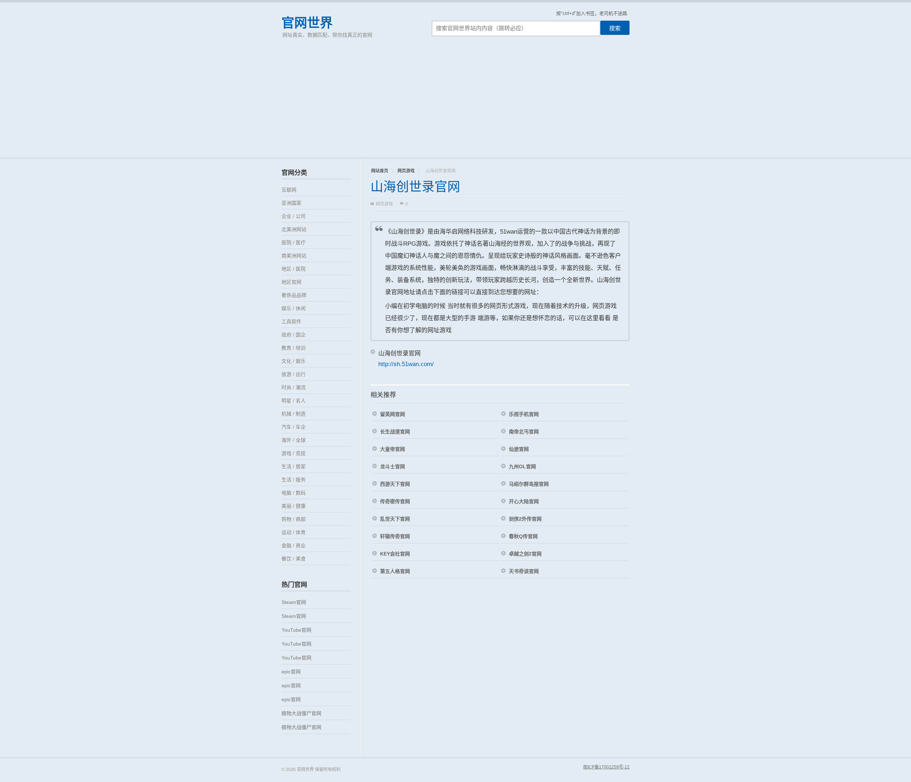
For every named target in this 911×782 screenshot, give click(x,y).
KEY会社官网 (395, 554)
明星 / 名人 (293, 400)
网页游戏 (406, 170)
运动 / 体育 (293, 532)
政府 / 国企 (293, 335)
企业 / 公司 (293, 216)
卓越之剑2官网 (525, 554)
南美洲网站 (293, 256)
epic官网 (291, 671)
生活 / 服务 (293, 480)
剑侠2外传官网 (525, 519)
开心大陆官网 (524, 501)
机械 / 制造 (293, 414)
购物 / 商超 (293, 519)
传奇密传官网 (395, 501)
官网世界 (307, 23)
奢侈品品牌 (293, 295)
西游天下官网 (395, 484)
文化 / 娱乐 (293, 361)
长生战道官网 (395, 431)
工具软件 (291, 321)
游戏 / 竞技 (293, 453)
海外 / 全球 (293, 440)
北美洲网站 (293, 229)
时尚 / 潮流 (293, 387)
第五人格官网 (395, 571)
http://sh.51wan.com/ (406, 364)
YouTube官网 (296, 630)
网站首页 (379, 170)
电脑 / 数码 (293, 493)
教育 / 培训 (293, 348)
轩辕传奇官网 (395, 536)
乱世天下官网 (395, 519)
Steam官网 (293, 602)
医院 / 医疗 (293, 242)
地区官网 (291, 282)
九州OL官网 (522, 466)
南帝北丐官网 (524, 431)
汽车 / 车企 (293, 427)
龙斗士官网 (392, 466)
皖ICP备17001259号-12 (606, 767)
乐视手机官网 (524, 414)
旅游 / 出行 (293, 374)
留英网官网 (392, 414)
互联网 (288, 190)
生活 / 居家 (293, 466)
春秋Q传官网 (523, 536)
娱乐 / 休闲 (293, 308)
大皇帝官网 (392, 449)
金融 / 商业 (293, 545)
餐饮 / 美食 (293, 559)
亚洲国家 (291, 203)
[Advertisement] (455, 104)
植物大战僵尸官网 (301, 713)
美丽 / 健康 (293, 506)
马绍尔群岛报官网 (529, 484)
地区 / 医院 (293, 269)
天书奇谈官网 (524, 571)
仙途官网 (519, 449)
